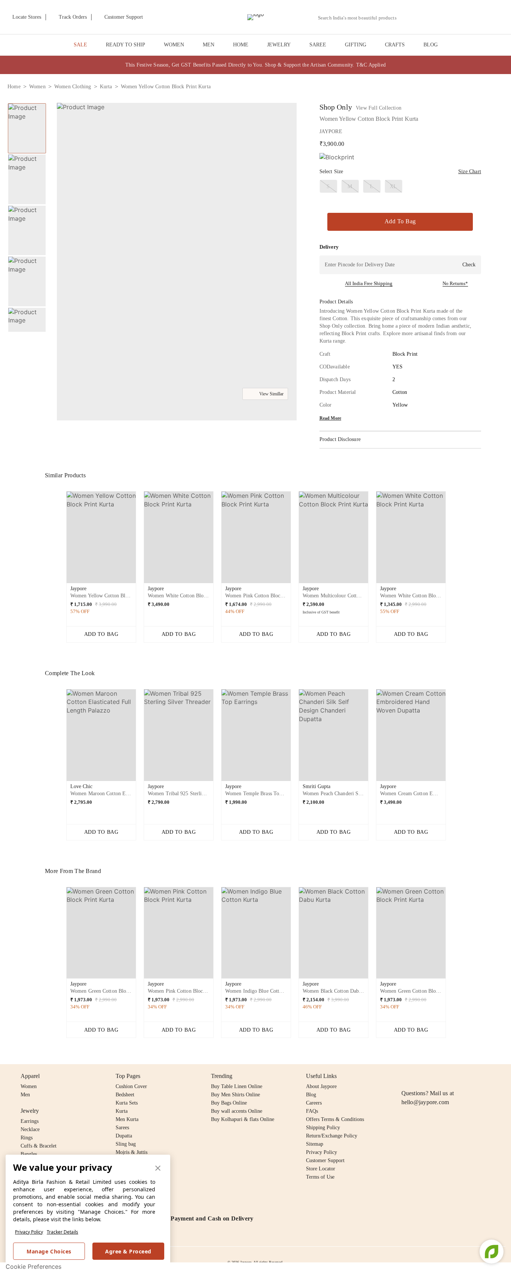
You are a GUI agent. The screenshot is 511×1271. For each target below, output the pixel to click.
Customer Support (325, 1160)
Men (25, 1094)
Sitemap (314, 1144)
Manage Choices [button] (49, 1251)
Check (468, 264)
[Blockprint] (336, 157)
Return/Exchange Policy (331, 1136)
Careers (314, 1103)
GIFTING (355, 45)
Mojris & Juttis (131, 1152)
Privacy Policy (29, 1232)
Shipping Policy (323, 1127)
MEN (208, 45)
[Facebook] (420, 1076)
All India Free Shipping (368, 283)
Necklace (30, 1129)
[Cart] (461, 17)
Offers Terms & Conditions (335, 1119)
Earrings (30, 1121)
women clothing (72, 86)
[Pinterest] (463, 1076)
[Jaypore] (255, 17)
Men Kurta (127, 1119)
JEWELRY (279, 45)
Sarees (122, 1127)
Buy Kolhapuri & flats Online (242, 1119)
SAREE (317, 45)
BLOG (430, 45)
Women (29, 1086)
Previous (26, 103)
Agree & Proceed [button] (128, 1251)
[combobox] (360, 18)
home (14, 86)
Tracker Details (62, 1232)
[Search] (406, 18)
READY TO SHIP (125, 45)
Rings (27, 1137)
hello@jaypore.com (425, 1102)
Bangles (29, 1154)
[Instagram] (405, 1076)
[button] (424, 17)
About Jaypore (321, 1086)
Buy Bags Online (229, 1103)
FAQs (312, 1111)
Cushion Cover (131, 1086)
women (37, 86)
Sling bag (126, 1144)
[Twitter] (435, 1076)
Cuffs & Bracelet (38, 1146)
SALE (80, 45)
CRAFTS (395, 45)
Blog (311, 1094)
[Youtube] (448, 1076)
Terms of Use (320, 1177)
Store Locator (320, 1169)
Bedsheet (125, 1094)
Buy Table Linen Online (236, 1086)
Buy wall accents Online (236, 1111)
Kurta (122, 1111)
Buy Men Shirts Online (235, 1094)
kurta (106, 86)
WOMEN (174, 45)
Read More (330, 418)
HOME (240, 45)
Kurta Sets (127, 1103)
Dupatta (124, 1136)
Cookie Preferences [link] (33, 1266)
